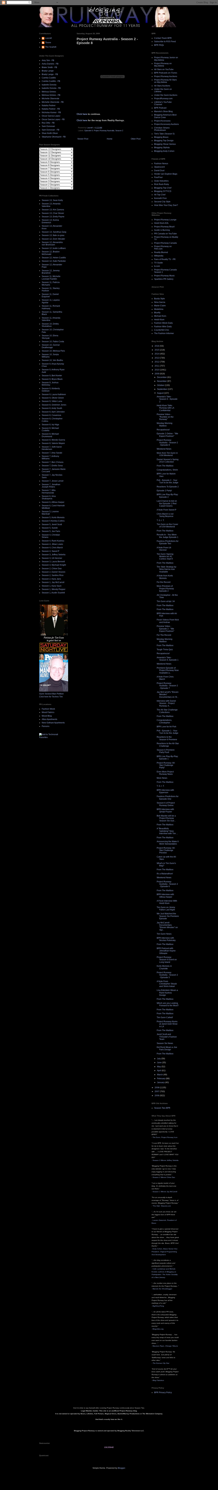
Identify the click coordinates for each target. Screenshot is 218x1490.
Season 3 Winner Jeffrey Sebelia (165, 1160)
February (161, 1078)
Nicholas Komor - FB (51, 112)
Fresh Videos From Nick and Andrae (168, 621)
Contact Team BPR (163, 38)
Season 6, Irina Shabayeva (49, 497)
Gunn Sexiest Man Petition (51, 694)
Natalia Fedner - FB (51, 109)
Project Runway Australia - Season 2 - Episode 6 (167, 884)
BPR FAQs (159, 45)
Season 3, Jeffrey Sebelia (53, 554)
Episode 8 (88, 130)
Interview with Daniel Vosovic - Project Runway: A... (166, 703)
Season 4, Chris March (52, 547)
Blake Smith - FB (49, 67)
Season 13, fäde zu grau (53, 235)
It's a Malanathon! (165, 873)
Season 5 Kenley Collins (53, 521)
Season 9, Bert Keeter (52, 375)
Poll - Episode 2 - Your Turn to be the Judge (167, 481)
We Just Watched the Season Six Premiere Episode (168, 916)
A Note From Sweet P (166, 510)
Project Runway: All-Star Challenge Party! (166, 765)
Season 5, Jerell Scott (52, 524)
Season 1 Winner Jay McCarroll (165, 1192)
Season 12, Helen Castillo (54, 257)
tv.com (157, 266)
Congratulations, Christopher (164, 721)
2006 (157, 1095)
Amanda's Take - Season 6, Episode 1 (167, 658)
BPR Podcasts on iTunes (165, 73)
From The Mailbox (165, 466)
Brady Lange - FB (50, 74)
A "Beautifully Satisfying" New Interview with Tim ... (167, 831)
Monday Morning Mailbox (164, 424)
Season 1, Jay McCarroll (53, 582)
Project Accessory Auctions (166, 124)
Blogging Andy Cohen (164, 151)
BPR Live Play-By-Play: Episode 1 (167, 757)
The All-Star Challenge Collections (167, 711)
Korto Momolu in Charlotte (164, 967)
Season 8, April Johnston (53, 412)
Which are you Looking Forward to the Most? (168, 1004)
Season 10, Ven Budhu (52, 360)
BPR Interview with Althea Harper (165, 895)
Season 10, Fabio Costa (53, 341)
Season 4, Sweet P (50, 551)
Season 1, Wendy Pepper (53, 589)
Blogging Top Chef (162, 188)
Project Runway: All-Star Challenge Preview (166, 850)
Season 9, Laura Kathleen (54, 394)
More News (162, 778)
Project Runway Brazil (164, 226)
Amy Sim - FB (48, 60)
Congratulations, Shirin (167, 470)
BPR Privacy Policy (163, 1392)
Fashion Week (48, 709)
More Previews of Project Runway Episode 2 (165, 588)
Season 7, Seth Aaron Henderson (52, 448)
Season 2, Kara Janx (51, 579)
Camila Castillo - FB (51, 81)
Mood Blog (47, 716)
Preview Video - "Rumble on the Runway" (165, 416)
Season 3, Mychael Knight (54, 565)
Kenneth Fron (160, 198)
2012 (157, 362)
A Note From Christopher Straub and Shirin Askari (167, 983)
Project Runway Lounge (165, 219)
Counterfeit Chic (161, 330)
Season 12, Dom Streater (53, 239)
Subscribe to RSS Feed (165, 41)
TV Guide (158, 263)
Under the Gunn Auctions (165, 95)
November (162, 381)
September (162, 389)
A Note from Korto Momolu (165, 576)
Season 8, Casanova (51, 415)
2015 (157, 350)
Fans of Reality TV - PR (165, 259)
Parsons (45, 726)
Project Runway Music (164, 275)
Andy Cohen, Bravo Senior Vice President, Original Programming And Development (164, 1252)
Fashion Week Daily (163, 323)
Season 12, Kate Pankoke (54, 261)
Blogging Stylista (162, 147)
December (162, 377)
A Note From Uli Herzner (164, 548)
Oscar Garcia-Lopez (51, 116)
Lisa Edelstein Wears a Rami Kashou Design (167, 992)
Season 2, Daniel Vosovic (53, 572)
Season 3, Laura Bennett (53, 561)
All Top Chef (159, 194)
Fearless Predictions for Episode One (167, 797)
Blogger (121, 1468)
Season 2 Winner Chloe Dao (164, 1177)
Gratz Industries (161, 181)
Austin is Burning (162, 230)
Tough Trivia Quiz (165, 649)
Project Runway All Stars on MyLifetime (165, 81)
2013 (157, 358)
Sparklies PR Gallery (163, 279)
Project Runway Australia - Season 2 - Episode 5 (167, 975)
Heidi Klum (159, 319)
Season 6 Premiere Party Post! (166, 751)
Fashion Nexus (161, 163)
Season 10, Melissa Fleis (53, 351)
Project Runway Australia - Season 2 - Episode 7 (167, 685)
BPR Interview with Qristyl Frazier (165, 810)
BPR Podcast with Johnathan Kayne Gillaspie (166, 950)
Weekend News (164, 449)
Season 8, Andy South (52, 408)
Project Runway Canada (165, 243)
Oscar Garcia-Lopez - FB (53, 119)
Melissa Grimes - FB (51, 95)
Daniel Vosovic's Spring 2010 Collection (167, 460)
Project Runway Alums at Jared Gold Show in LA (167, 1024)
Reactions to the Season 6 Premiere (167, 738)
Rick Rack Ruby (161, 184)
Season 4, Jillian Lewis (52, 544)
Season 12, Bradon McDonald (51, 252)
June (159, 1062)
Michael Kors (160, 316)
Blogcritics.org (158, 1329)
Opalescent (159, 167)
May (159, 1066)
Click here (82, 114)
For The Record (164, 635)
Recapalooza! (163, 429)
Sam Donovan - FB (50, 130)
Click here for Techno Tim (51, 696)
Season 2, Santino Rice (53, 575)
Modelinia (158, 309)
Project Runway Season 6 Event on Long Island (167, 959)
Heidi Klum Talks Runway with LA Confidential (165, 408)
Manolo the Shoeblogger (162, 1289)
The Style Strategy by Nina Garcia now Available (166, 569)
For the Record (163, 582)
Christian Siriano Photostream (162, 129)
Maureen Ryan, (165, 1346)
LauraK (48, 38)
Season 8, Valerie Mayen (53, 443)
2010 (157, 370)
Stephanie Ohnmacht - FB (54, 137)
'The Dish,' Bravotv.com (162, 1206)
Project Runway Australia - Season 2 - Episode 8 (167, 442)
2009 (157, 373)
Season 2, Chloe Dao (52, 568)
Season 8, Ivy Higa (50, 424)
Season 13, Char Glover (53, 213)
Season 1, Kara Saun (51, 586)
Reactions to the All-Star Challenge (168, 744)
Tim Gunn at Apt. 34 (166, 601)
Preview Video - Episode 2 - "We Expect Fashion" (165, 628)
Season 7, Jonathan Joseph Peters (51, 485)
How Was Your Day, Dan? (166, 205)
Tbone (48, 42)
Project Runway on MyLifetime (163, 64)
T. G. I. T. (160, 520)
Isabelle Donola (49, 85)
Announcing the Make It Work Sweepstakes (167, 842)
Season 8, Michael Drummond (50, 435)
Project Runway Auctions (165, 76)
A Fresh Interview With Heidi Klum (167, 902)
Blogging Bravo (161, 137)
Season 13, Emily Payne (53, 216)
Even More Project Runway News (165, 773)
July (159, 1058)
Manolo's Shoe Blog (163, 111)
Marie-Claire (160, 305)
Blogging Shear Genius (165, 144)
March (160, 1074)
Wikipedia (158, 256)
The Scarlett (50, 47)
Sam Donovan (48, 126)
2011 (157, 366)
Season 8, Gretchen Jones (54, 405)
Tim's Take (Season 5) (164, 134)
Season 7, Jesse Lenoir (53, 481)
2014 (157, 354)
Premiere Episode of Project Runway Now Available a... (168, 670)
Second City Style (162, 201)
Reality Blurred (161, 252)
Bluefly (157, 312)
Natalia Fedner (49, 105)
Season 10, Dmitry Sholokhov (50, 325)
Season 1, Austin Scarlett (53, 593)
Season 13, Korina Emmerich (50, 221)
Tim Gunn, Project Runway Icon (165, 1137)
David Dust (159, 170)
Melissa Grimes (49, 92)
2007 (157, 1091)
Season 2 (119, 130)
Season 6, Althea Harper (53, 502)
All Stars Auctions (162, 86)
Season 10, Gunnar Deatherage (51, 346)
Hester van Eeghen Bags (165, 174)
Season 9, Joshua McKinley (50, 383)
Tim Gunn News (164, 934)
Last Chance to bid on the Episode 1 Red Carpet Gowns (167, 503)
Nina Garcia (159, 302)
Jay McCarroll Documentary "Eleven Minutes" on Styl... (167, 926)
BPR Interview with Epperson (165, 791)
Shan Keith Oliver (50, 133)
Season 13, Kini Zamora (53, 209)
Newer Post (82, 139)
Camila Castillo (49, 78)
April (159, 1070)
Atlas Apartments (49, 719)
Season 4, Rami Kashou (53, 541)
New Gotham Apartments (53, 723)
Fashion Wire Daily (163, 326)
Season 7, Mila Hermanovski (49, 491)
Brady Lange (48, 71)
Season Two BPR (162, 1108)
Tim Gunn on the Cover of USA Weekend (167, 525)
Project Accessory (162, 121)
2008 (157, 1087)
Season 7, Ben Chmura (52, 462)
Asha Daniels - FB (50, 64)
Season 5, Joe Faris (51, 531)
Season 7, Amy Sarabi (52, 453)
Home (109, 139)
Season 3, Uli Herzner (52, 558)
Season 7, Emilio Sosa (52, 465)
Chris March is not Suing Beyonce (165, 515)
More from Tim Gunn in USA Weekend (167, 454)
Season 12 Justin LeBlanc (54, 248)
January (161, 1082)
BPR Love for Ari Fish (166, 726)
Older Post (136, 139)
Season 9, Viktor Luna (52, 401)
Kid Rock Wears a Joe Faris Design (167, 1048)
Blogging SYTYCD (162, 191)
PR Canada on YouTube (165, 233)
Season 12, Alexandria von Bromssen (52, 243)
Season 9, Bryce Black (52, 379)
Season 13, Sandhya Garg (54, 232)
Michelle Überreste (50, 98)
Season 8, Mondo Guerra (53, 440)
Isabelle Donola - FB (51, 88)
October (161, 385)
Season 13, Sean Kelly (52, 200)
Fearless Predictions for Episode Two (167, 542)
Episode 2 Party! (164, 490)
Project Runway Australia (104, 130)
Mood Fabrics (48, 712)
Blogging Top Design (164, 140)
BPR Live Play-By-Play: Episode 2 (167, 495)
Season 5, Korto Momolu (53, 517)
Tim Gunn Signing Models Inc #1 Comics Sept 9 (165, 556)
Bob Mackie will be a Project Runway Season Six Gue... (166, 818)
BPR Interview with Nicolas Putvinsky (166, 939)
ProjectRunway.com (163, 98)
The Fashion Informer (164, 333)
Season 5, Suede (50, 528)
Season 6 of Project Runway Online (166, 804)
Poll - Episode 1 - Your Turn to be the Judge (167, 732)
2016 (157, 346)
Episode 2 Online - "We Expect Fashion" (167, 434)
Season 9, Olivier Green (53, 398)
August (160, 393)
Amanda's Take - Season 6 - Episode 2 (167, 399)
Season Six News (165, 1043)
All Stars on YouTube (164, 69)
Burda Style (159, 298)
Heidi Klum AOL (161, 223)
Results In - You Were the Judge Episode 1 (167, 535)
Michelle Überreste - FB (53, 102)
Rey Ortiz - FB (48, 123)
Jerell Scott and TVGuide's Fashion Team (167, 1036)
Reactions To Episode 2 (168, 486)
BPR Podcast (160, 108)
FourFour (158, 177)
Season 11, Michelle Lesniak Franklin (51, 277)
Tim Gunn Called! (165, 1017)
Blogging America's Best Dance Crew (165, 116)
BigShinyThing (158, 1306)
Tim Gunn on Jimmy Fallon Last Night (166, 908)
